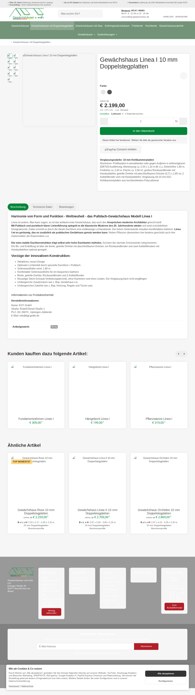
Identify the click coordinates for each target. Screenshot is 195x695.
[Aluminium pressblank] (103, 91)
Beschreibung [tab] (18, 207)
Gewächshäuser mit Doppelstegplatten (52, 26)
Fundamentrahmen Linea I (35, 418)
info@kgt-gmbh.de (29, 315)
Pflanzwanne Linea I (159, 418)
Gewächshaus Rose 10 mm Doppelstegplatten (36, 511)
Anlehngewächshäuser (117, 26)
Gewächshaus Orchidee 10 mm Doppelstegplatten (159, 511)
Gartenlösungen (106, 34)
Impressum (14, 686)
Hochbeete (151, 26)
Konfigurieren (166, 681)
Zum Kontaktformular (174, 606)
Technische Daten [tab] (42, 207)
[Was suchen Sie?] (99, 14)
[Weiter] (184, 354)
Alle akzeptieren (166, 673)
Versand (124, 110)
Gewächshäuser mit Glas (89, 26)
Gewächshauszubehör (171, 26)
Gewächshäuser (20, 26)
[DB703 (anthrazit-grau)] (109, 91)
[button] (10, 56)
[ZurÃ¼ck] (178, 354)
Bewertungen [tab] (66, 207)
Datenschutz (27, 686)
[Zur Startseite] (26, 14)
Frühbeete (137, 26)
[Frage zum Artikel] (183, 75)
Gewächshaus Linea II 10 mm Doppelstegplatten (97, 511)
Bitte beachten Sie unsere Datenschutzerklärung (97, 653)
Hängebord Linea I (97, 418)
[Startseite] (9, 42)
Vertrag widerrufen (51, 611)
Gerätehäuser (85, 34)
